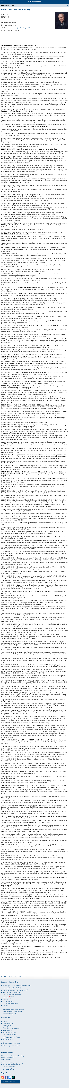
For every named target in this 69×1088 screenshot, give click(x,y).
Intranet (5, 997)
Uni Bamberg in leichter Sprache (11, 1046)
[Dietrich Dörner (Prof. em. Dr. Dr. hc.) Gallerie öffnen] (61, 20)
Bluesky (9, 1077)
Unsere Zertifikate (9, 1069)
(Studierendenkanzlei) (10, 1003)
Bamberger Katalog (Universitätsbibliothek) (17, 986)
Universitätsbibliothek (10, 1035)
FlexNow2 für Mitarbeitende (12, 995)
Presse (5, 1021)
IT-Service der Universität (11, 1028)
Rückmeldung (7, 1030)
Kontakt (3, 976)
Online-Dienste (8, 1001)
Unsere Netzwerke (9, 1067)
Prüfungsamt (7, 1026)
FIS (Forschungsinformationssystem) (15, 990)
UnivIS (5, 1006)
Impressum (12, 976)
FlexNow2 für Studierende (11, 992)
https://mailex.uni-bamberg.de (13, 1010)
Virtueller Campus (9, 1014)
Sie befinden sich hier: (7, 5)
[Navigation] (2, 2)
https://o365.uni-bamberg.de (12, 1011)
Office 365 (6, 999)
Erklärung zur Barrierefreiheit (10, 1043)
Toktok (13, 1077)
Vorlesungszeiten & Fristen (11, 1037)
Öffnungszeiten (8, 1023)
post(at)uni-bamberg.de (13, 1064)
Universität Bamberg (34, 2)
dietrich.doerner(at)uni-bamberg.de (16, 28)
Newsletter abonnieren (9, 1082)
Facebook (6, 1077)
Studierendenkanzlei (9, 1032)
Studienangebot (8, 1039)
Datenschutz (23, 976)
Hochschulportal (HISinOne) (12, 988)
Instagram (2, 1077)
